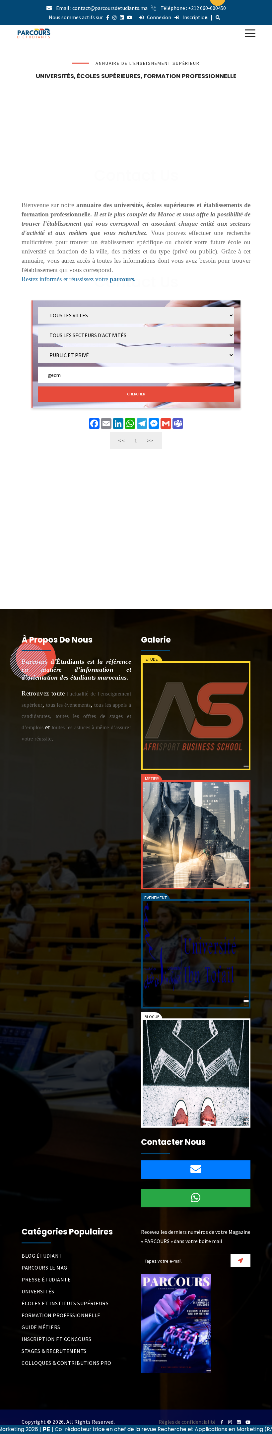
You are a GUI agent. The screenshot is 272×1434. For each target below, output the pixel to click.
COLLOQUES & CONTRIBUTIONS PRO (66, 1363)
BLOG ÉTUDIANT (42, 1255)
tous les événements (68, 705)
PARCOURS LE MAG (44, 1267)
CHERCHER (136, 393)
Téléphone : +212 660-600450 (193, 8)
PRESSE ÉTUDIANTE (46, 1279)
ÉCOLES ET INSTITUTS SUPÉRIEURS (65, 1303)
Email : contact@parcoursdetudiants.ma (102, 8)
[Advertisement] (136, 131)
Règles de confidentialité (187, 1421)
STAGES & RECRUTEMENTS (54, 1351)
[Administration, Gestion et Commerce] (195, 834)
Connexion (159, 17)
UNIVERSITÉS (38, 1291)
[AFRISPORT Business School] (195, 715)
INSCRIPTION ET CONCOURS (57, 1339)
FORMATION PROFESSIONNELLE (61, 1315)
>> (150, 440)
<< (121, 440)
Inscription (195, 17)
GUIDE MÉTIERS (41, 1327)
